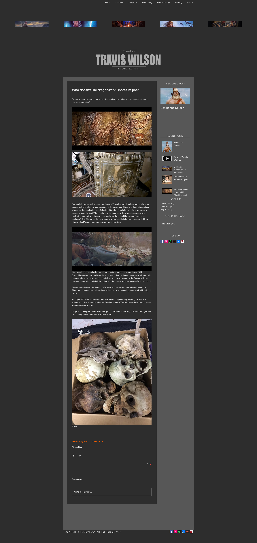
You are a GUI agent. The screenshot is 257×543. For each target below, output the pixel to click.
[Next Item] (185, 96)
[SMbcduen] (174, 241)
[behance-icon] (178, 241)
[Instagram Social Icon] (166, 241)
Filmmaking (77, 447)
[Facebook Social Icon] (162, 241)
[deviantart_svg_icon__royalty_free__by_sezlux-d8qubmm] (170, 241)
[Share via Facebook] (73, 455)
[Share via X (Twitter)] (80, 455)
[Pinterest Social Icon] (182, 241)
